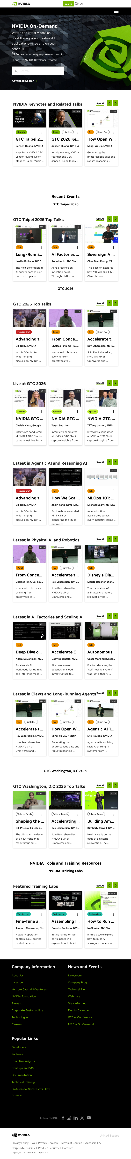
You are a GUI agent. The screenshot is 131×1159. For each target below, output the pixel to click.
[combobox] (40, 70)
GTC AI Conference (80, 1017)
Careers (17, 1024)
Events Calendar (78, 1010)
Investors (18, 982)
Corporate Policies (23, 1148)
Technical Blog (77, 989)
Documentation (22, 1075)
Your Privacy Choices (45, 1143)
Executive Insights (23, 1061)
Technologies (20, 1017)
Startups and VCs (23, 1068)
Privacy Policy (20, 1143)
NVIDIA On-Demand (81, 1024)
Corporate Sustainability (27, 1010)
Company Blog (77, 982)
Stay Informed (77, 1003)
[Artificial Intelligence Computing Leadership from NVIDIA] (21, 3)
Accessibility (93, 1143)
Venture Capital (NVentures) (30, 989)
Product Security (48, 1148)
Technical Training (23, 1082)
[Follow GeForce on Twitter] (82, 1118)
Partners (17, 1054)
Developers (19, 1047)
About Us (18, 975)
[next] (115, 103)
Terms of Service (71, 1143)
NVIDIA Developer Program (41, 60)
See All (100, 103)
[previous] (109, 103)
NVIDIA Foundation (24, 996)
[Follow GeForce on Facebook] (63, 1118)
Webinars (74, 996)
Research (18, 1003)
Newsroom (75, 975)
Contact (67, 1148)
